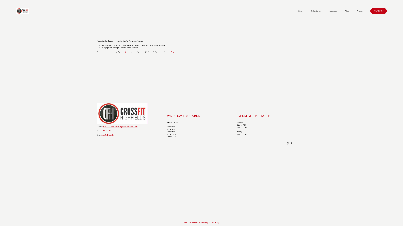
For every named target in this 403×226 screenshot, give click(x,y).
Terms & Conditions (191, 223)
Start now (378, 11)
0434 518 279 (106, 131)
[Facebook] (291, 143)
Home (300, 11)
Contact (359, 11)
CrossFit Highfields (107, 135)
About (347, 11)
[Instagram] (288, 143)
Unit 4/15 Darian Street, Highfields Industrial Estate (120, 127)
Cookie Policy (214, 223)
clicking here (124, 52)
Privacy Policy (203, 223)
